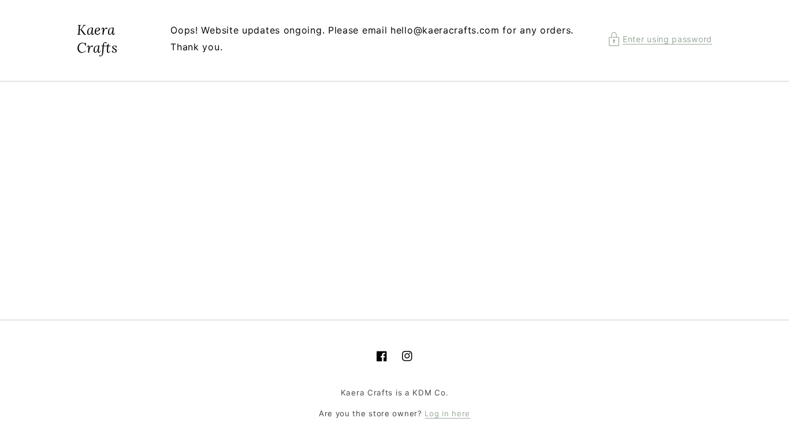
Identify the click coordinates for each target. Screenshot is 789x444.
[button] (660, 39)
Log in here (447, 413)
